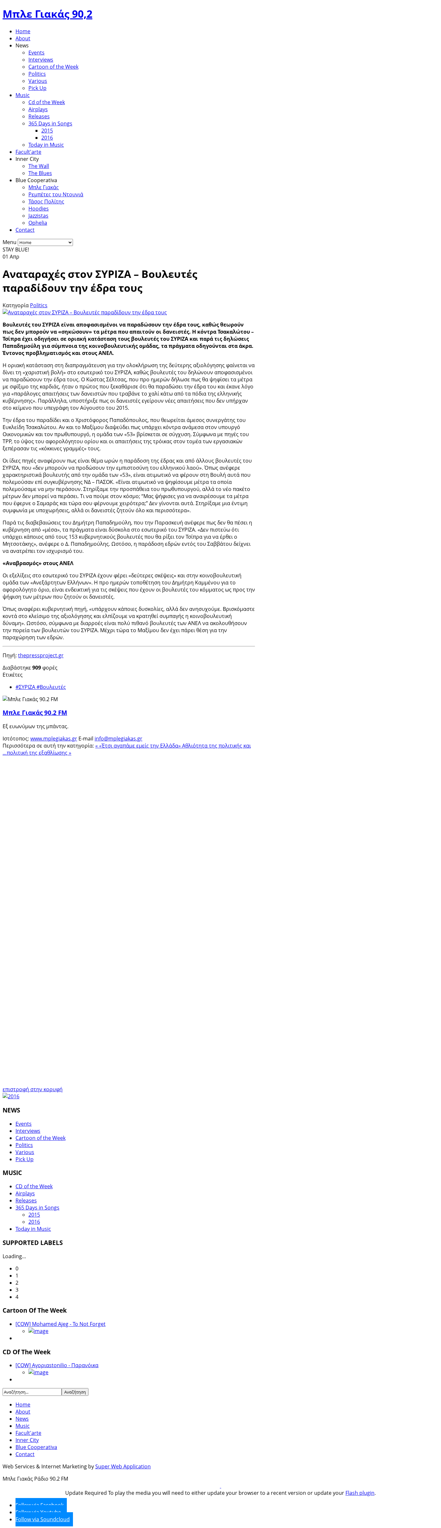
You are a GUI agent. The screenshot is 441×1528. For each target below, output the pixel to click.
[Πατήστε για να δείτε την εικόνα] (85, 312)
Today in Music (46, 144)
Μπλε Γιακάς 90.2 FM (35, 713)
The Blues (40, 173)
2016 (47, 137)
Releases (39, 116)
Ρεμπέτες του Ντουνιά (55, 194)
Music (22, 95)
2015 (47, 130)
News (22, 1418)
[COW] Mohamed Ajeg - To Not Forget (60, 1323)
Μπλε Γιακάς (43, 187)
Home (22, 31)
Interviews (40, 59)
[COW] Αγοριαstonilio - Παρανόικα (56, 1365)
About (22, 38)
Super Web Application (123, 1466)
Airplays (38, 109)
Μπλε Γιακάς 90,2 (47, 14)
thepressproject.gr (41, 655)
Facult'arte (28, 151)
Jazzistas (38, 215)
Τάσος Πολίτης (46, 201)
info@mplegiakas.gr (118, 738)
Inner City (27, 1440)
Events (36, 52)
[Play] (220, 1485)
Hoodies (38, 208)
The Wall (38, 166)
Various (37, 80)
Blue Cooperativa (36, 1447)
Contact (25, 229)
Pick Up (37, 88)
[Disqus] (129, 836)
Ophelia (37, 222)
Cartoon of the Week (53, 66)
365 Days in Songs (50, 123)
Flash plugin (359, 1492)
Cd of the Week (46, 102)
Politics (37, 73)
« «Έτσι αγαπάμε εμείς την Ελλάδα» (138, 745)
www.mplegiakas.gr (53, 738)
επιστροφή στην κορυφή (33, 1089)
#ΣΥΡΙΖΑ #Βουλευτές (40, 687)
